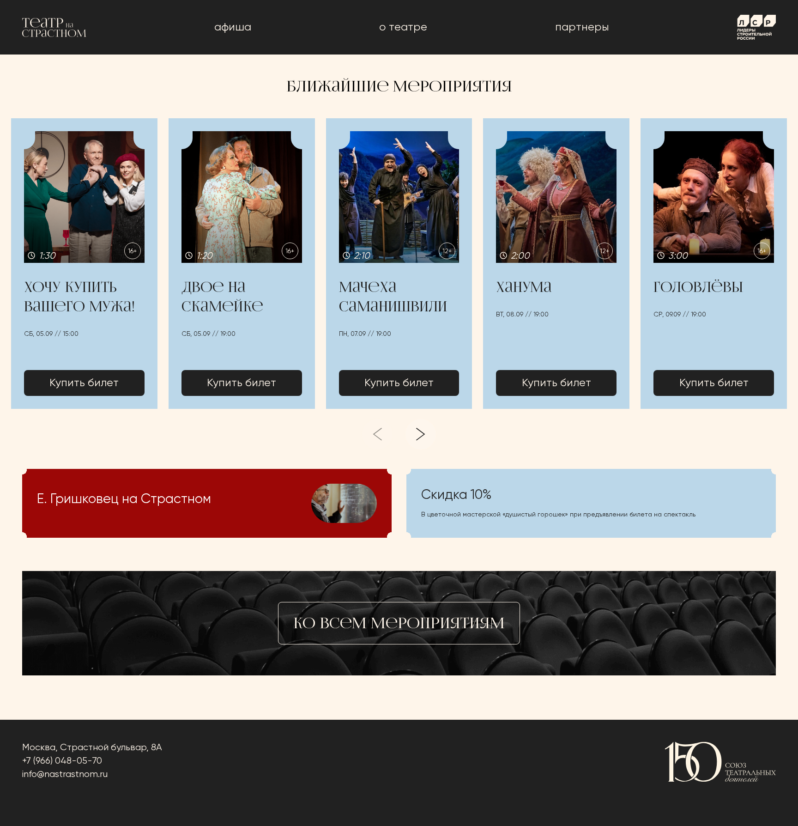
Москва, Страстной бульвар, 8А (92, 748)
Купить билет (84, 383)
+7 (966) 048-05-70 (62, 761)
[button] (84, 263)
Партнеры (582, 27)
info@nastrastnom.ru (65, 774)
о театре (403, 27)
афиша (232, 27)
